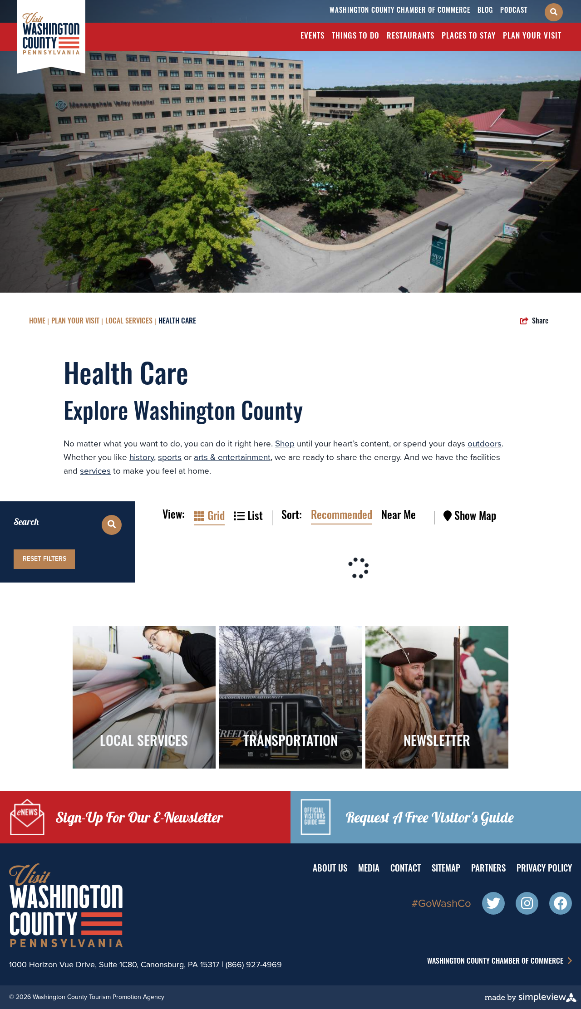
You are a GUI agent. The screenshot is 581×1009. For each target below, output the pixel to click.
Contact (405, 869)
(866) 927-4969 (254, 964)
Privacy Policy (544, 869)
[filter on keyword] (112, 525)
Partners (488, 869)
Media (368, 869)
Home (37, 321)
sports (170, 457)
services (95, 470)
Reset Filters (44, 558)
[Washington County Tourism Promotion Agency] (51, 36)
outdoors (485, 443)
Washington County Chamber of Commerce (400, 11)
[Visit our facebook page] (560, 904)
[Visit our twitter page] (493, 904)
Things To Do (355, 36)
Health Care (177, 321)
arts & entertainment (232, 457)
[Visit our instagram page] (527, 904)
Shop (285, 443)
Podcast (513, 11)
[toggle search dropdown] (554, 12)
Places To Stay (469, 36)
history (141, 457)
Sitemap (446, 869)
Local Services (129, 321)
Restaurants (410, 36)
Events (312, 36)
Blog (485, 11)
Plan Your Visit (532, 36)
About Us (330, 869)
